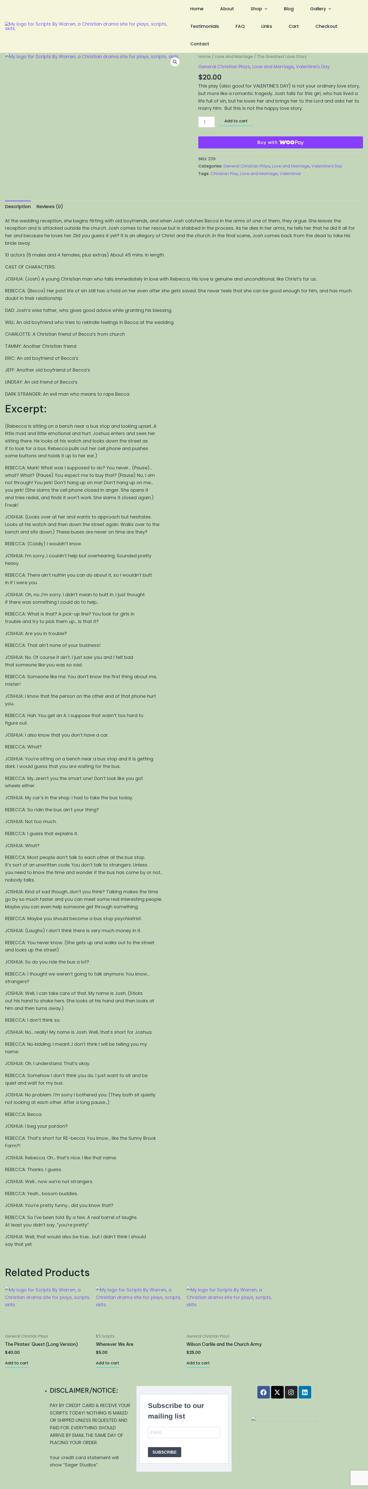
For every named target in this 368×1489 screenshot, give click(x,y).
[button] (264, 9)
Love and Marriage (234, 56)
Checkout (326, 26)
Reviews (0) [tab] (50, 206)
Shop (256, 9)
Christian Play (224, 174)
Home (197, 9)
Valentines (290, 174)
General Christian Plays (224, 66)
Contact (199, 44)
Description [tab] (18, 206)
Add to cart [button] (16, 1363)
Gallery (318, 9)
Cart (294, 26)
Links (266, 26)
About (227, 9)
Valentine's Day (313, 66)
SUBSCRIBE (164, 1452)
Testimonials (204, 26)
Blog (289, 9)
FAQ (240, 26)
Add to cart (236, 121)
